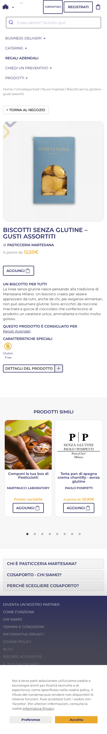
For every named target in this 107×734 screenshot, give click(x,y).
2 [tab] (34, 534)
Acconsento (76, 719)
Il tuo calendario (21, 664)
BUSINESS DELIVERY (24, 38)
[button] (18, 271)
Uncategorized (27, 89)
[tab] (53, 563)
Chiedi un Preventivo (27, 68)
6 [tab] (64, 534)
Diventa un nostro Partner (31, 604)
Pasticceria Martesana (30, 245)
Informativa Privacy (23, 634)
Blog (8, 649)
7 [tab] (72, 534)
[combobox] (53, 22)
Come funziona (18, 612)
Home (8, 89)
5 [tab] (57, 534)
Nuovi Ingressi (53, 89)
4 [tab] (49, 534)
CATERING (14, 48)
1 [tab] (27, 534)
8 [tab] (79, 534)
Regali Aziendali (17, 331)
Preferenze (30, 720)
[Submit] (11, 22)
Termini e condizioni (23, 627)
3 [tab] (42, 534)
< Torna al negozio (25, 110)
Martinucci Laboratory (28, 488)
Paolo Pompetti (79, 488)
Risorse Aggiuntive (22, 656)
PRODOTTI (15, 78)
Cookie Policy (17, 641)
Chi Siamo (12, 619)
